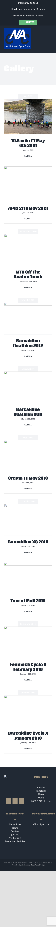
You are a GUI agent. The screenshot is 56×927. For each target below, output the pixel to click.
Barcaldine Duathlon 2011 (28, 412)
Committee (15, 824)
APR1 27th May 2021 (28, 208)
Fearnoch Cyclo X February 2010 (28, 667)
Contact (15, 831)
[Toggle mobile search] (46, 29)
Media (41, 797)
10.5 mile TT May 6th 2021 (28, 143)
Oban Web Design (38, 865)
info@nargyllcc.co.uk (28, 2)
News (41, 794)
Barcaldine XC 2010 (28, 542)
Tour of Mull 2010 (28, 601)
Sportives (41, 790)
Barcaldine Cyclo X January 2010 (28, 736)
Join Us (15, 834)
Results (41, 787)
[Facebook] (8, 801)
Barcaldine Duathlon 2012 (28, 343)
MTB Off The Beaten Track (28, 275)
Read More (28, 156)
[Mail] (21, 801)
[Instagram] (15, 801)
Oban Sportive (41, 824)
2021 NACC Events (41, 801)
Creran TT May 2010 (28, 478)
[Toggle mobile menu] (51, 29)
